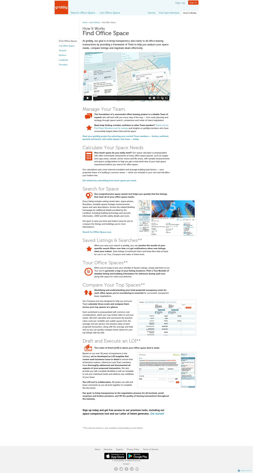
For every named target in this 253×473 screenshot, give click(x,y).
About (97, 449)
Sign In (193, 2)
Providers (63, 64)
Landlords (63, 60)
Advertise (108, 449)
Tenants (62, 50)
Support (119, 449)
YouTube (137, 469)
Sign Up (180, 2)
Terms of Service (150, 449)
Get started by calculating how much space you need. (110, 180)
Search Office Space (83, 12)
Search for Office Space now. (97, 232)
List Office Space (110, 12)
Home (85, 23)
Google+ (126, 464)
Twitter (121, 469)
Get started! (157, 413)
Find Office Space (68, 41)
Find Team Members (169, 13)
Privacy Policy (133, 449)
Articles (151, 13)
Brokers (62, 55)
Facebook (116, 469)
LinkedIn (132, 469)
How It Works (189, 13)
